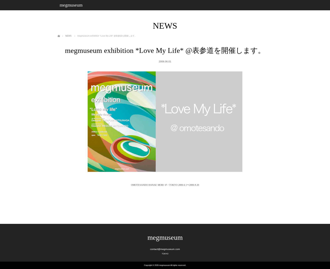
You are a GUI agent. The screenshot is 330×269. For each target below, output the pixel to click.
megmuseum (71, 5)
